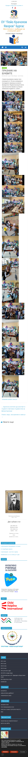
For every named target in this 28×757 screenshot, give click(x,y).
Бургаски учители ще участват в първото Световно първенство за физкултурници (13, 409)
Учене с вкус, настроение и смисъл (13, 416)
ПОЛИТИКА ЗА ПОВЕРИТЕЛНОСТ (9, 721)
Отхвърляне (14, 751)
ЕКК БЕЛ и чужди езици (7, 673)
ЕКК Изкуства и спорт (6, 679)
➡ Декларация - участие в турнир (9, 552)
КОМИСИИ (3, 681)
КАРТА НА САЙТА (5, 723)
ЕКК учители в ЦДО (6, 670)
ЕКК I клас (3, 661)
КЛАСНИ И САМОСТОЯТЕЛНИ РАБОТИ (11, 709)
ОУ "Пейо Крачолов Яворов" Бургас (14, 24)
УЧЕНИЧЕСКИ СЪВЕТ (6, 695)
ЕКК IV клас (3, 668)
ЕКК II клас (3, 663)
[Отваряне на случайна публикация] (25, 47)
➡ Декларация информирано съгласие (10, 546)
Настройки (22, 751)
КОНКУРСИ (4, 690)
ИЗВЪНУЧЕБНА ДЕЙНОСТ (7, 693)
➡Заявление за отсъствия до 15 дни (10, 554)
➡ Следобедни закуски (6, 549)
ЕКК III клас (3, 666)
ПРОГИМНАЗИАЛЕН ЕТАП (7, 707)
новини (4, 68)
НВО (2, 711)
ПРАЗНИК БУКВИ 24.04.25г (9, 399)
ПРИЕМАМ (5, 751)
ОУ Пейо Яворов (14, 76)
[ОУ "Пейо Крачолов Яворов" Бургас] (2, 47)
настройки (4, 747)
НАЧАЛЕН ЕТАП (5, 704)
